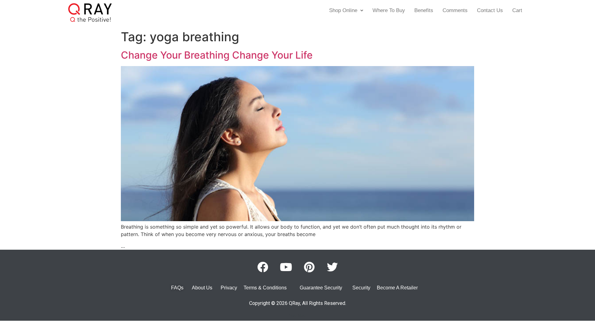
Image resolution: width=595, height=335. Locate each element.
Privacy (229, 287)
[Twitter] (332, 267)
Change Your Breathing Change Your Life (217, 55)
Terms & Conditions (265, 287)
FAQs (177, 287)
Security (361, 287)
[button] (346, 10)
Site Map (297, 315)
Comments (455, 10)
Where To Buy (388, 10)
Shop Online (343, 10)
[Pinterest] (309, 267)
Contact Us (490, 10)
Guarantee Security (321, 287)
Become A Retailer (397, 287)
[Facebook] (263, 267)
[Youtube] (286, 267)
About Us (202, 287)
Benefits (423, 10)
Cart (517, 10)
